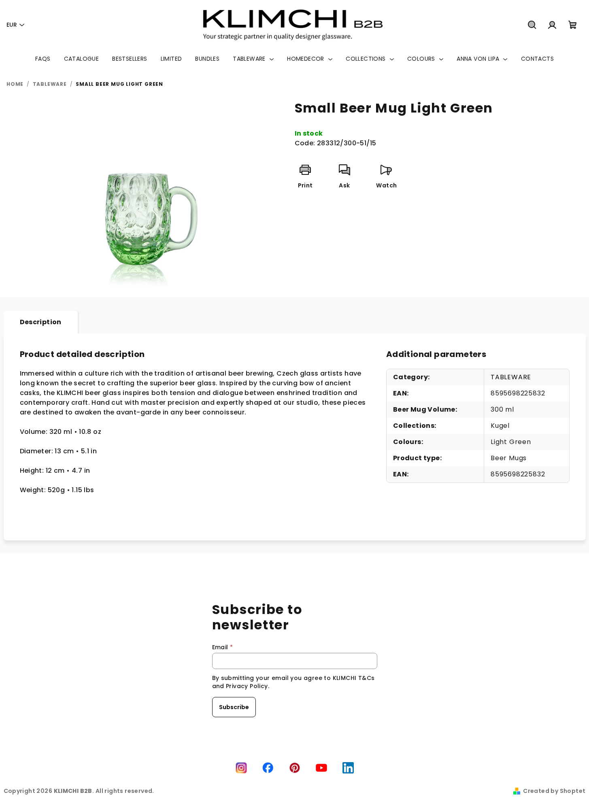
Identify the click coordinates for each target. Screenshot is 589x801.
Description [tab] (41, 322)
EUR (11, 25)
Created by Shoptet (554, 791)
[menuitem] (43, 58)
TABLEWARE (511, 377)
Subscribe (234, 707)
